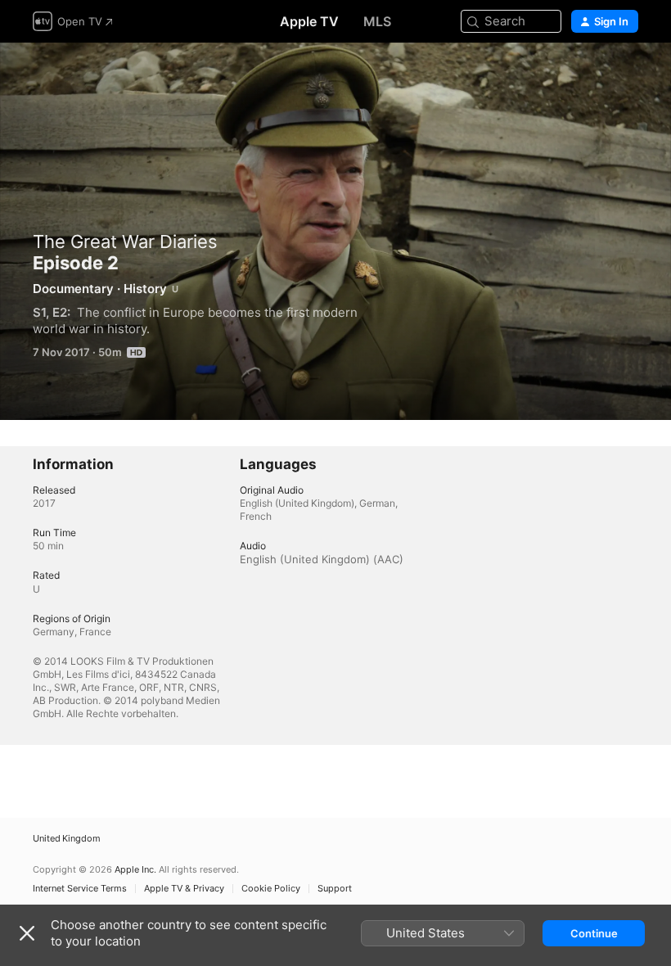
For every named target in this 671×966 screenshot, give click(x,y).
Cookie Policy (270, 888)
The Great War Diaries (125, 241)
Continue (594, 933)
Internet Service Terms (80, 888)
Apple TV (309, 21)
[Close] (27, 933)
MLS (377, 21)
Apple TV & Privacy (184, 888)
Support (334, 888)
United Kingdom (67, 838)
